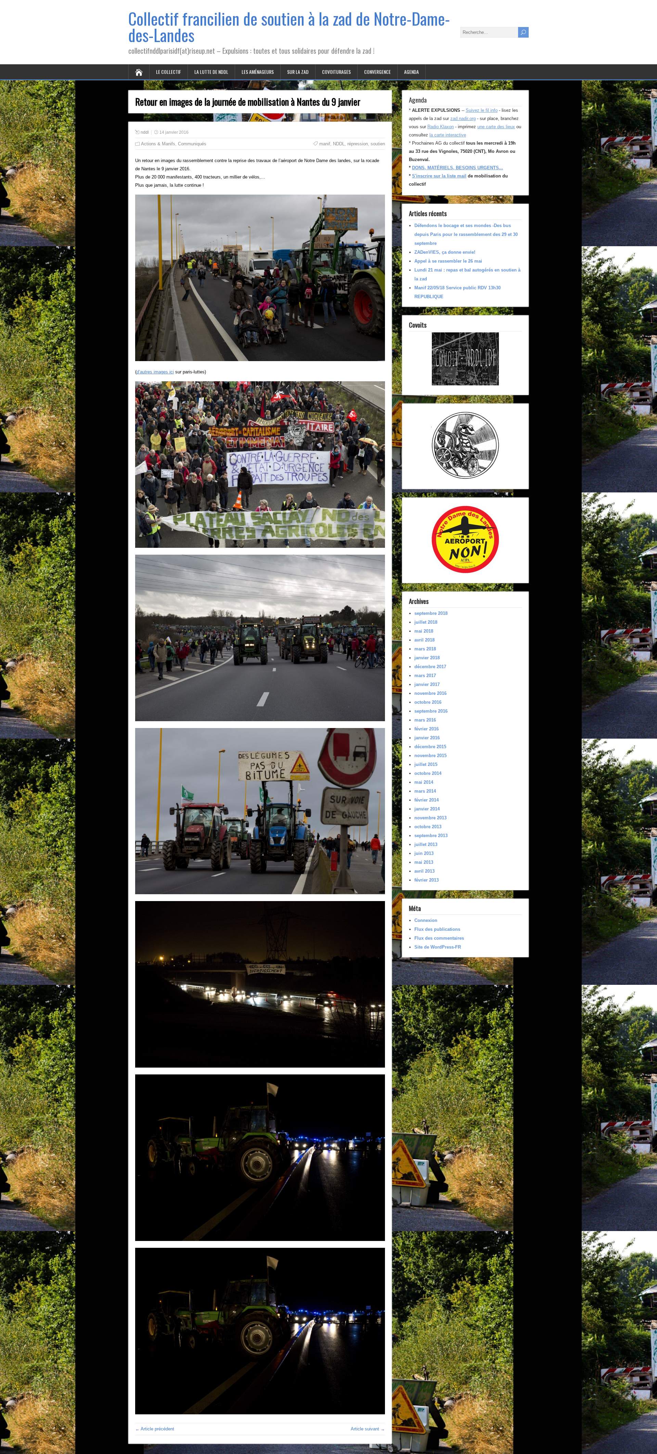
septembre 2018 (431, 613)
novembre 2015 (430, 755)
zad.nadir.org (463, 118)
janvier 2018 (427, 657)
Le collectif (168, 71)
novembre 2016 (430, 693)
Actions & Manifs (158, 143)
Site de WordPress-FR (437, 947)
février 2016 (426, 728)
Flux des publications (437, 929)
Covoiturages (336, 71)
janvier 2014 (427, 808)
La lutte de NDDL (211, 71)
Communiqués (192, 143)
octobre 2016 (427, 702)
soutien (378, 143)
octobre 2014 (427, 773)
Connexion (425, 920)
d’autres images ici (155, 371)
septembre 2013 (431, 835)
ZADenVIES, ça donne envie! (444, 252)
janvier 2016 (427, 737)
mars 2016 (425, 720)
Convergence (377, 71)
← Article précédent (154, 1428)
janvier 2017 (427, 684)
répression (357, 143)
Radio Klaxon (440, 126)
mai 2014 (423, 782)
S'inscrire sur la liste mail (439, 176)
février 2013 (426, 880)
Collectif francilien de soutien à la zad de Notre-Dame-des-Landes (289, 26)
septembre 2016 (431, 711)
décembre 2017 (430, 666)
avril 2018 (424, 640)
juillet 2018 (425, 622)
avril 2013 (424, 871)
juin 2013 (424, 853)
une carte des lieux (496, 126)
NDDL (339, 143)
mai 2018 (423, 631)
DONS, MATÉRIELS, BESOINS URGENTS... (457, 167)
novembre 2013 (430, 817)
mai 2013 (423, 862)
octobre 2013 (427, 826)
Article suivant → (368, 1428)
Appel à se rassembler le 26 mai (448, 261)
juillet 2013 (425, 844)
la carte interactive (447, 134)
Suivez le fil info (482, 110)
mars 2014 (425, 791)
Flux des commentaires (439, 938)
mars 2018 (425, 648)
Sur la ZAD (298, 71)
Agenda (411, 71)
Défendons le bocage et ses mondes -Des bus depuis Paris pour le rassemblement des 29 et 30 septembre (466, 234)
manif (324, 143)
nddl (145, 132)
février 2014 (426, 800)
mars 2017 (425, 675)
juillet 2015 (425, 764)
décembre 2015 (430, 746)
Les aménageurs (258, 71)
